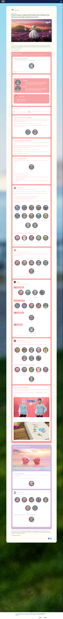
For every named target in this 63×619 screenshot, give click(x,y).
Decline (40, 617)
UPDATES (16, 10)
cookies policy (43, 613)
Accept (45, 617)
